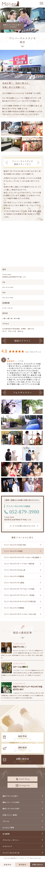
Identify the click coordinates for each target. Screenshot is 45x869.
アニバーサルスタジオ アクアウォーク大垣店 (19, 589)
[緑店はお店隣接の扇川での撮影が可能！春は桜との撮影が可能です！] (11, 407)
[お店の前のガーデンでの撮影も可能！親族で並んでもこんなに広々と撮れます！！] (11, 422)
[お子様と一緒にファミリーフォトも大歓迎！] (32, 469)
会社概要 (6, 834)
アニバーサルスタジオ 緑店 (13, 551)
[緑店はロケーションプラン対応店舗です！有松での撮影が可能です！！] (11, 485)
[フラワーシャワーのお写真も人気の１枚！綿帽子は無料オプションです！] (11, 453)
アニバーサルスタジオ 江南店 (14, 582)
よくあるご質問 (8, 827)
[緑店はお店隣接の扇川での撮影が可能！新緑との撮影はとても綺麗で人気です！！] (32, 407)
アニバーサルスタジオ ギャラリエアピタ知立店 (20, 601)
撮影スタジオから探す (23, 537)
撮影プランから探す (10, 796)
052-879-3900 (7, 287)
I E (8, 358)
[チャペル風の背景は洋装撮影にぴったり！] (32, 453)
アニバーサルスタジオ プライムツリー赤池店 (19, 595)
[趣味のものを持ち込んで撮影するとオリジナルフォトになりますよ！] (32, 438)
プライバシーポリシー (11, 840)
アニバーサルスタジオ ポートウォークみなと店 (20, 614)
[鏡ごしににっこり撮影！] (11, 469)
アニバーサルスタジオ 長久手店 (15, 545)
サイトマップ (7, 846)
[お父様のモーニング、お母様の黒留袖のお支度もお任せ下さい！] (11, 438)
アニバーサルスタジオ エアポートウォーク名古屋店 (21, 557)
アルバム (5, 821)
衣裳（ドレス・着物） (10, 815)
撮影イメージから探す (11, 802)
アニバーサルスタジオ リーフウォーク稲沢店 (19, 563)
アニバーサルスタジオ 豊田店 (14, 576)
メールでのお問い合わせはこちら (23, 526)
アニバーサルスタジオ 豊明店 (14, 608)
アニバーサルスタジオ (11, 853)
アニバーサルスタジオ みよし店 (14, 570)
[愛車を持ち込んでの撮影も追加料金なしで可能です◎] (32, 422)
